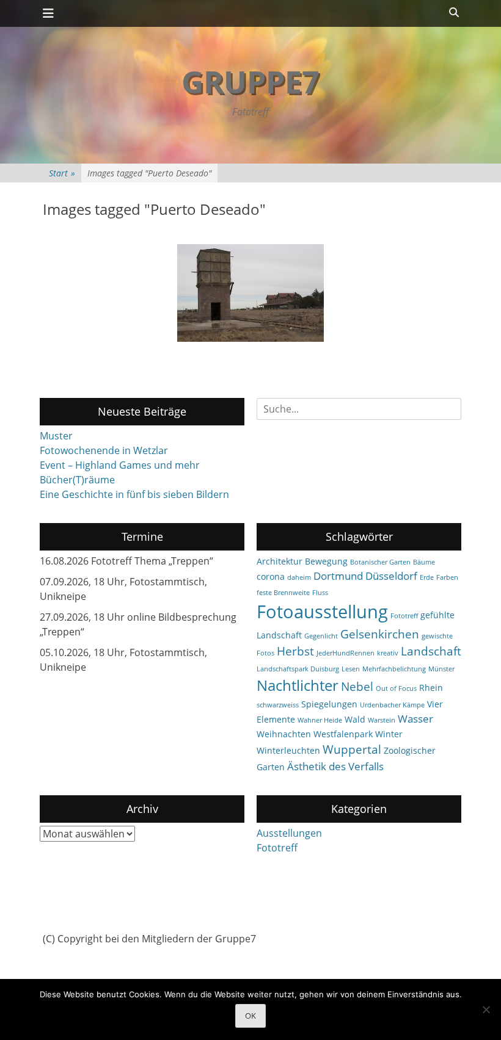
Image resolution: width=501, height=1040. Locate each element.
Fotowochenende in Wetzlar (104, 450)
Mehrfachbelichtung (394, 669)
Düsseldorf (391, 576)
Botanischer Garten (380, 562)
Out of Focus (396, 688)
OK (250, 1015)
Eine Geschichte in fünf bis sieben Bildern (134, 494)
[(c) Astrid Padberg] (250, 293)
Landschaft (431, 651)
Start (62, 173)
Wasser (415, 719)
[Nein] (486, 1009)
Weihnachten (284, 734)
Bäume (424, 562)
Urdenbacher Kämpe (392, 705)
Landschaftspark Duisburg (298, 669)
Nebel (357, 687)
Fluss (320, 592)
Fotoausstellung (322, 611)
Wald (355, 719)
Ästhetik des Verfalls (335, 766)
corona (271, 576)
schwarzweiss (278, 705)
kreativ (387, 653)
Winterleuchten (288, 750)
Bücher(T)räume (77, 479)
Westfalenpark (343, 734)
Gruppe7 (250, 82)
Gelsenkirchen (379, 634)
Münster (441, 669)
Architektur (279, 561)
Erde (427, 577)
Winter (389, 734)
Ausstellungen (289, 833)
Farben (447, 577)
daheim (299, 577)
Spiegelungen (329, 704)
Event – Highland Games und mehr (120, 465)
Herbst (295, 651)
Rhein (431, 687)
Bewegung (326, 561)
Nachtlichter (297, 685)
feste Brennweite (283, 592)
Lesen (351, 669)
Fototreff (404, 616)
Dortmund (338, 576)
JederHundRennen (345, 653)
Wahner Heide (320, 720)
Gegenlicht (321, 636)
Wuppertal (352, 749)
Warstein (381, 720)
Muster (56, 435)
